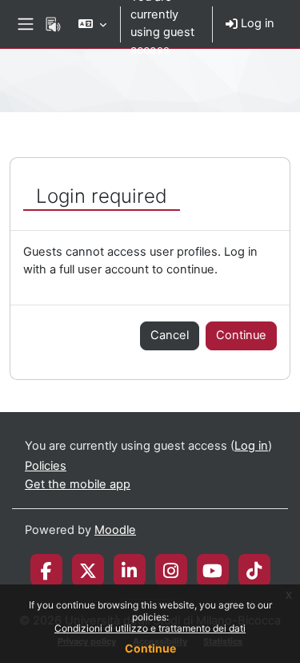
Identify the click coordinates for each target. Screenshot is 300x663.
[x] (88, 570)
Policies (45, 466)
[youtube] (212, 570)
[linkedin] (129, 570)
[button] (92, 24)
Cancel (169, 335)
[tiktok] (254, 570)
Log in (256, 23)
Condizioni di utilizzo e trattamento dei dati (150, 628)
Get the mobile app (77, 484)
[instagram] (170, 570)
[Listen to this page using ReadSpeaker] (53, 24)
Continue (150, 648)
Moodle (115, 530)
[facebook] (46, 570)
